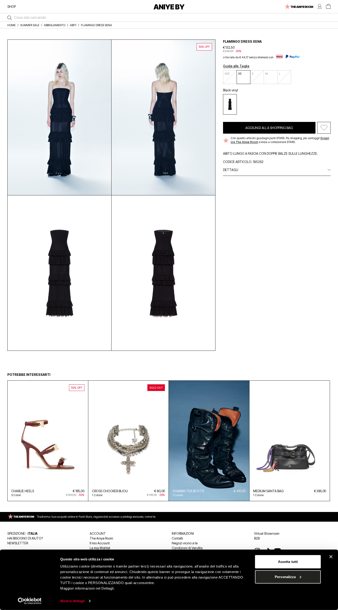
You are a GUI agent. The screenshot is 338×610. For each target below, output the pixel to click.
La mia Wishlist (100, 548)
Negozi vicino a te (185, 543)
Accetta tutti (288, 562)
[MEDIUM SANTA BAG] (289, 441)
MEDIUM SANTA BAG (268, 491)
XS (239, 73)
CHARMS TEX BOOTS (188, 491)
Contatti (177, 538)
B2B (257, 538)
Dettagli (230, 170)
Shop (11, 6)
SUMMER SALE (29, 25)
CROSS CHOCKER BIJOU (110, 491)
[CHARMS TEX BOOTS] (209, 441)
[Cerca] (8, 17)
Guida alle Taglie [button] (236, 66)
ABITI (73, 25)
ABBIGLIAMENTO (54, 25)
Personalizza (285, 577)
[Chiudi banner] (330, 556)
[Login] (319, 6)
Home (11, 25)
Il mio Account (100, 543)
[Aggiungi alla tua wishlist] (324, 128)
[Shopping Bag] (328, 6)
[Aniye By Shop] (169, 6)
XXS (227, 73)
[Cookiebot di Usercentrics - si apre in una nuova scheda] (30, 601)
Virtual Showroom (266, 533)
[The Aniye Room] (298, 6)
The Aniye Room (101, 538)
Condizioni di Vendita (187, 548)
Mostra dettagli (72, 601)
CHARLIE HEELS (22, 491)
